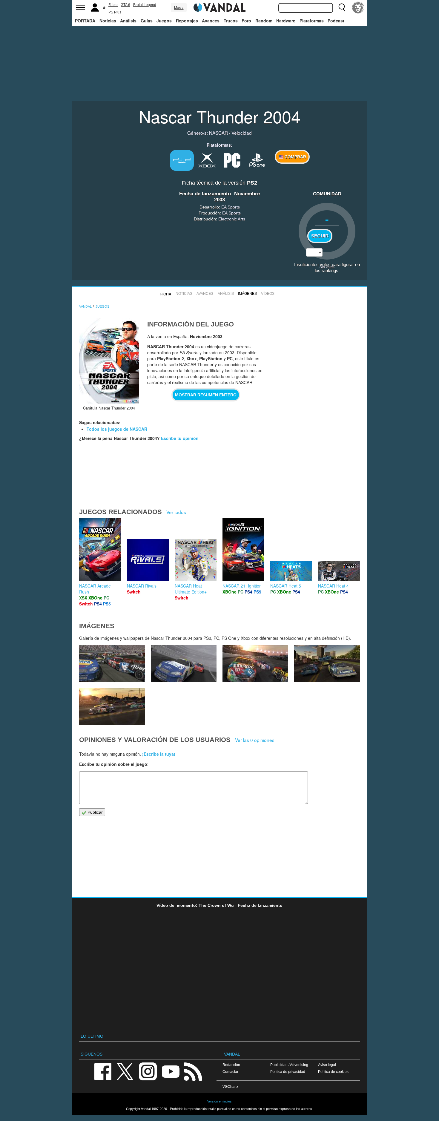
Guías (147, 21)
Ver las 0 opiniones (254, 740)
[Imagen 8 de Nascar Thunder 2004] (112, 663)
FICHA (165, 294)
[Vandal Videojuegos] (219, 7)
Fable (113, 5)
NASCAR (218, 132)
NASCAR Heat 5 (285, 586)
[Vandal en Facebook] (102, 1071)
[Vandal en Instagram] (147, 1071)
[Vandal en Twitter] (125, 1071)
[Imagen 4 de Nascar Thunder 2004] (112, 706)
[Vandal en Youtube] (170, 1071)
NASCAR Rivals (141, 586)
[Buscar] (342, 7)
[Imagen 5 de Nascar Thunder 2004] (327, 663)
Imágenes (247, 294)
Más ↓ (179, 8)
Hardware (285, 21)
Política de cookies (333, 1072)
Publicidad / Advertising (289, 1065)
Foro (246, 21)
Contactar (230, 1072)
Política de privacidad (287, 1072)
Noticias (107, 21)
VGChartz (230, 1086)
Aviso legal (327, 1065)
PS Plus (114, 12)
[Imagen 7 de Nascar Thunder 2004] (184, 663)
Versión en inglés (219, 1101)
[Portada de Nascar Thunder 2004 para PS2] (109, 361)
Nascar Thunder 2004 (219, 116)
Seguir (320, 236)
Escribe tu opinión (180, 438)
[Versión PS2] (182, 160)
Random (263, 21)
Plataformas (312, 21)
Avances (211, 21)
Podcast (336, 21)
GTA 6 (125, 5)
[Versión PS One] (257, 160)
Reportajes (187, 21)
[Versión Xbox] (207, 160)
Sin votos (327, 266)
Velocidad (241, 132)
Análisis (128, 21)
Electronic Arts (231, 219)
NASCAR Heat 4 (333, 586)
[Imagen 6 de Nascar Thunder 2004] (255, 663)
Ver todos (176, 512)
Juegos (164, 21)
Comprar (294, 156)
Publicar (94, 812)
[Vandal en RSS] (192, 1071)
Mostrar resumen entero (206, 394)
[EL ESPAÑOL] (358, 7)
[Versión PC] (232, 160)
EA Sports (230, 207)
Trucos (231, 21)
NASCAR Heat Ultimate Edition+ (191, 589)
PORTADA (85, 21)
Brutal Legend (144, 5)
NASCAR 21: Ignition (242, 586)
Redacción (231, 1065)
